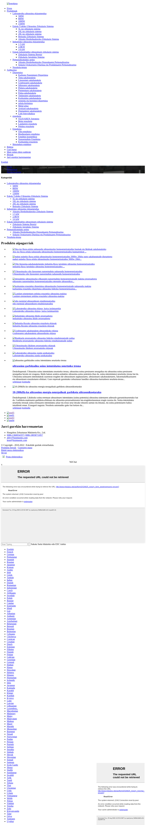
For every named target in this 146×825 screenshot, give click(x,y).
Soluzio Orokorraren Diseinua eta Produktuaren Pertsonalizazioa (47, 65)
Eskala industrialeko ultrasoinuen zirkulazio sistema (36, 52)
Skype (4, 453)
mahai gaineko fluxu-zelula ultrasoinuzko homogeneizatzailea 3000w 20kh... (47, 259)
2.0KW (21, 47)
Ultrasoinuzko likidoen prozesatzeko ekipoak (33, 348)
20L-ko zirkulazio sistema (29, 34)
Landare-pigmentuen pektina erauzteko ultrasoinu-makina (38, 296)
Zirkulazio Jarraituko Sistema (31, 57)
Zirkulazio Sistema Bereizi (30, 54)
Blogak (10, 154)
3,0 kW (21, 49)
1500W (21, 24)
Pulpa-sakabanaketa (27, 93)
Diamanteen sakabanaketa (30, 111)
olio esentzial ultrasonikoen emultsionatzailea (33, 303)
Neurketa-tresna (20, 67)
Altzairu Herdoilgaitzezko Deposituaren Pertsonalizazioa (43, 62)
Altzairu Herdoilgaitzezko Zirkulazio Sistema (38, 39)
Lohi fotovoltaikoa (26, 113)
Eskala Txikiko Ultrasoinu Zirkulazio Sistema (33, 26)
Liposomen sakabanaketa (29, 80)
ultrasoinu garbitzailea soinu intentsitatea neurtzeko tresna (47, 365)
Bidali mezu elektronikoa (12, 450)
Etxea (9, 8)
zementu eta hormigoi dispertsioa (33, 101)
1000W (21, 21)
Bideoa (10, 147)
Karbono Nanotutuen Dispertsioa (33, 75)
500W (21, 16)
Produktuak (12, 11)
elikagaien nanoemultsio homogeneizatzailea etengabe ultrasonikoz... (43, 281)
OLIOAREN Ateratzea (28, 118)
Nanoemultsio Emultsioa (29, 139)
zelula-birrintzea (25, 103)
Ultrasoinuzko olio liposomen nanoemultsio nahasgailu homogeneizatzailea (46, 274)
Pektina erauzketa (26, 126)
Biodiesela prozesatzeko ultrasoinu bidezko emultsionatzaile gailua (42, 340)
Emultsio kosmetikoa (27, 136)
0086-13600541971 (16, 435)
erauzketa (17, 116)
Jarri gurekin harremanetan (19, 157)
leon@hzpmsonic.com (17, 440)
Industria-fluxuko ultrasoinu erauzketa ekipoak (33, 326)
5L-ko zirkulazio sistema (29, 29)
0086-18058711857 (34, 435)
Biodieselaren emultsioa (29, 134)
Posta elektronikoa (14, 457)
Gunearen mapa (25, 447)
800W (21, 18)
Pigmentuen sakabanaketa (29, 90)
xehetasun (17, 382)
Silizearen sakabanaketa (29, 85)
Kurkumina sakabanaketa (29, 98)
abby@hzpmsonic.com (17, 437)
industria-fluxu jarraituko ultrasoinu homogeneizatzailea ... (39, 266)
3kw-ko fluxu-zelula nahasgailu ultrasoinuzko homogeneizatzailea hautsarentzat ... (49, 252)
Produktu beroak (8, 447)
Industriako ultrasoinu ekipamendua (29, 41)
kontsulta (26, 382)
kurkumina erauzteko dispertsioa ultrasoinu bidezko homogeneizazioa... (45, 289)
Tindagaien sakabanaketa (29, 95)
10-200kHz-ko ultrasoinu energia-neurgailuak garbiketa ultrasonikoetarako (57, 392)
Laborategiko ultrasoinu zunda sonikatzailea (32, 355)
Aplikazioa (12, 70)
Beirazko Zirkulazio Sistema (31, 36)
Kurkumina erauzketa (28, 142)
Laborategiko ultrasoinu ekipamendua (29, 13)
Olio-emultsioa (25, 131)
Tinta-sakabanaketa (27, 77)
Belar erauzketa (25, 121)
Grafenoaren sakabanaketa (30, 83)
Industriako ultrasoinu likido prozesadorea (31, 318)
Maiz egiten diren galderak (19, 152)
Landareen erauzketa (27, 124)
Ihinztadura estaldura (22, 144)
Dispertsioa (18, 72)
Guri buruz (12, 149)
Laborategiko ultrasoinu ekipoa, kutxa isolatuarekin (36, 311)
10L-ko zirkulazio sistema (29, 31)
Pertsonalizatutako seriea (24, 59)
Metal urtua (23, 106)
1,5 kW (21, 44)
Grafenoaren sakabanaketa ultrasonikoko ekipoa (34, 333)
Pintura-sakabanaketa (27, 88)
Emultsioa (17, 129)
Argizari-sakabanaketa (28, 108)
